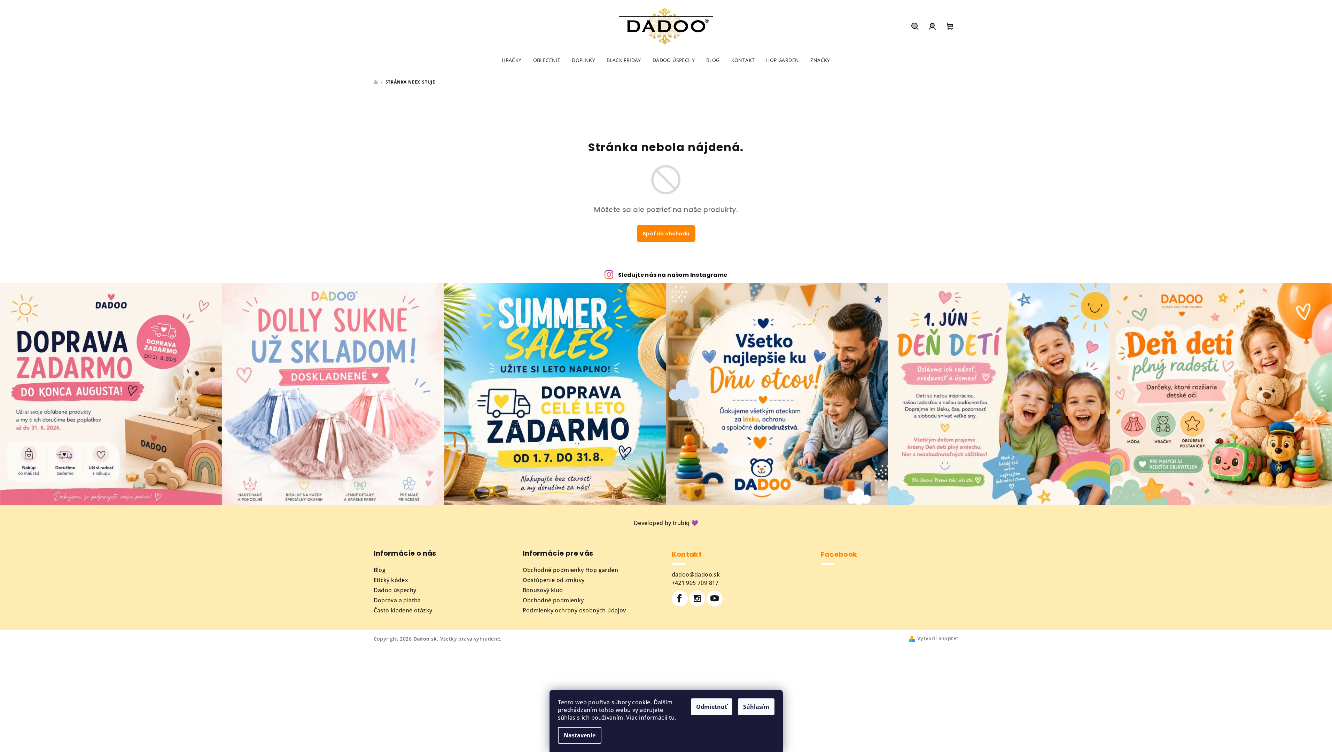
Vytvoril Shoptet (937, 638)
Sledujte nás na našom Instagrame (672, 275)
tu (672, 717)
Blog (380, 570)
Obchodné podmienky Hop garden (570, 570)
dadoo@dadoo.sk (696, 574)
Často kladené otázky (403, 610)
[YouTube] (715, 598)
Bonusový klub (543, 590)
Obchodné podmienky (553, 600)
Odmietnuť (711, 707)
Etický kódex (391, 580)
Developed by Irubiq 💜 (666, 523)
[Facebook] (680, 598)
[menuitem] (511, 60)
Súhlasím (756, 707)
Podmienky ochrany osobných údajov (574, 610)
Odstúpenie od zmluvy (554, 580)
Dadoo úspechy (395, 590)
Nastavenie (579, 735)
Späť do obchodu (666, 233)
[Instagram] (697, 598)
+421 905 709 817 (695, 583)
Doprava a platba (397, 600)
